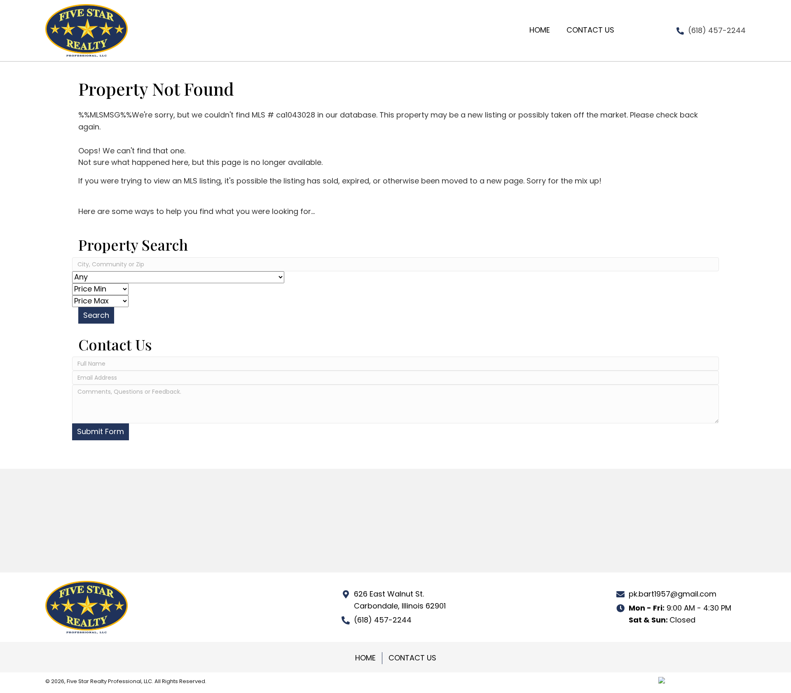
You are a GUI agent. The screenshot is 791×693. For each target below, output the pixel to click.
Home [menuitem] (365, 658)
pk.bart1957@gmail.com (672, 594)
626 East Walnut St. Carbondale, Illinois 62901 (400, 600)
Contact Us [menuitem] (412, 658)
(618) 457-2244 (717, 30)
